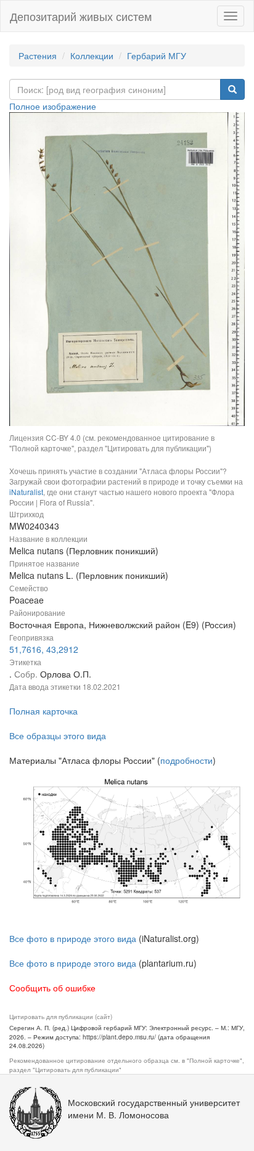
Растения (37, 55)
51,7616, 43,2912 (43, 649)
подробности (186, 760)
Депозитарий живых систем (81, 16)
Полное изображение (52, 106)
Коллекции (91, 55)
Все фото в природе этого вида (72, 938)
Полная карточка (43, 711)
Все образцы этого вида (57, 735)
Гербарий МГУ (156, 55)
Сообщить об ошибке (52, 987)
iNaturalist (26, 491)
